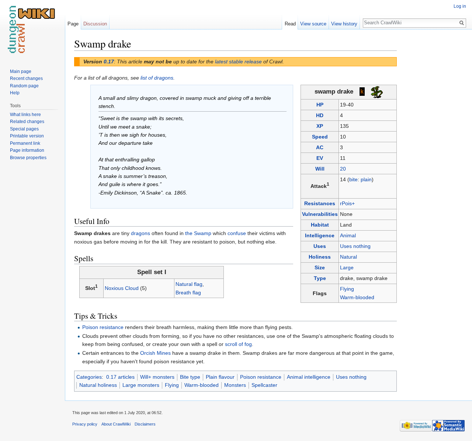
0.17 (109, 61)
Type (320, 278)
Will (319, 169)
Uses (319, 246)
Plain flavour (220, 377)
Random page (24, 85)
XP (319, 126)
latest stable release (238, 61)
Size (320, 267)
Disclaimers (145, 424)
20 (343, 169)
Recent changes (26, 78)
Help (15, 92)
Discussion (95, 24)
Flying (347, 289)
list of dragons (156, 78)
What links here (25, 114)
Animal (348, 235)
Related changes (27, 121)
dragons (140, 233)
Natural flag (189, 284)
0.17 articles (120, 377)
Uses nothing (355, 246)
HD (319, 115)
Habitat (320, 225)
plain (366, 179)
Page (73, 24)
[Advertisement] (433, 147)
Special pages (24, 129)
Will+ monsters (157, 377)
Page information (27, 150)
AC (319, 147)
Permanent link (25, 143)
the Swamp (198, 233)
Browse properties (28, 157)
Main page (20, 71)
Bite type (190, 377)
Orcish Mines (155, 353)
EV (319, 158)
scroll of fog (238, 344)
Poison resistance (103, 327)
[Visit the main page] (32, 29)
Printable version (27, 136)
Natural (348, 257)
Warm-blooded (357, 297)
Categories (89, 377)
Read (290, 24)
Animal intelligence (308, 377)
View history (344, 24)
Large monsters (140, 385)
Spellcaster (264, 385)
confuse (237, 233)
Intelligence (319, 235)
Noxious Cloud (122, 288)
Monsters (235, 385)
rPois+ (347, 203)
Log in (460, 6)
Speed (320, 137)
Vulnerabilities (320, 214)
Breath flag (188, 292)
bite (353, 179)
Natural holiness (98, 385)
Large (347, 267)
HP (319, 105)
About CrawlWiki (116, 424)
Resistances (319, 203)
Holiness (320, 257)
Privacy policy (84, 424)
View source (313, 24)
